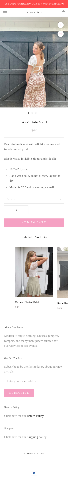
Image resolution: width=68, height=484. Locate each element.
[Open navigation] (5, 12)
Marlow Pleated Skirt (27, 302)
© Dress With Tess (34, 453)
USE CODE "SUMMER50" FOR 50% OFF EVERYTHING (34, 4)
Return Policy (35, 416)
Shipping (32, 437)
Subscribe (19, 393)
